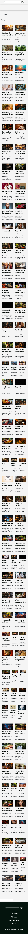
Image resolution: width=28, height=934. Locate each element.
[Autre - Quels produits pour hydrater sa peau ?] (5, 690)
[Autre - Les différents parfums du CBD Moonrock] (7, 575)
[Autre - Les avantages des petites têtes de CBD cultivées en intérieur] (20, 48)
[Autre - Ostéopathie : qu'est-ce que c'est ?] (20, 575)
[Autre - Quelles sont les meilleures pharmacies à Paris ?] (7, 382)
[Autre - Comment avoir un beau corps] (13, 707)
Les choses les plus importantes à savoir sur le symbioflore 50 (20, 623)
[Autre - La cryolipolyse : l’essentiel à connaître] (22, 707)
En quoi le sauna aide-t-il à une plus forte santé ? (20, 448)
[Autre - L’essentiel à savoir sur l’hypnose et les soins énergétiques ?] (7, 498)
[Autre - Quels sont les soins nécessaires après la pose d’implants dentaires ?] (7, 421)
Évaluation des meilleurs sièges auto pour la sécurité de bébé (20, 95)
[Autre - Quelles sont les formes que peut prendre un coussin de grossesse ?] (5, 557)
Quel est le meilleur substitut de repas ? (22, 370)
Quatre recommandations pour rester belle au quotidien (7, 487)
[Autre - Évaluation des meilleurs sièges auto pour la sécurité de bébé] (20, 87)
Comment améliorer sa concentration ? (7, 332)
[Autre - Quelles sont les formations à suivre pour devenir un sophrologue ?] (7, 595)
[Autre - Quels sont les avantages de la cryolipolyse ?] (20, 746)
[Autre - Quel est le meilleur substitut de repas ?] (22, 363)
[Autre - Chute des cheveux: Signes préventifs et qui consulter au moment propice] (14, 690)
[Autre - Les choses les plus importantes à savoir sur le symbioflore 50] (20, 615)
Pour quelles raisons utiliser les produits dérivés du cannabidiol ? (7, 811)
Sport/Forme (14, 913)
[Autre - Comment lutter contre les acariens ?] (22, 785)
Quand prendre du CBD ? (23, 864)
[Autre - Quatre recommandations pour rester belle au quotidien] (7, 479)
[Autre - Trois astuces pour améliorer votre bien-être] (5, 460)
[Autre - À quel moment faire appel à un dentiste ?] (14, 557)
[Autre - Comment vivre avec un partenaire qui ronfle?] (7, 147)
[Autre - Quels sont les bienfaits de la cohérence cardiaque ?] (22, 822)
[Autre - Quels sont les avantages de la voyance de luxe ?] (20, 345)
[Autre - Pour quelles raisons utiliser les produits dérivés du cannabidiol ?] (7, 803)
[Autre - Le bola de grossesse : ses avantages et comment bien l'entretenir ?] (20, 518)
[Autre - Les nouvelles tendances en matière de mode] (7, 265)
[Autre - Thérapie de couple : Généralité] (20, 498)
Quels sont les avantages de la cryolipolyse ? (19, 753)
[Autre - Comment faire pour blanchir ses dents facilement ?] (14, 822)
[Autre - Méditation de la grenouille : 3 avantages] (5, 785)
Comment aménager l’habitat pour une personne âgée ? (20, 486)
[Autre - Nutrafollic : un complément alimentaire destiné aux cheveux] (7, 841)
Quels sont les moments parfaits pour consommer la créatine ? (7, 234)
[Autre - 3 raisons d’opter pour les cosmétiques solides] (6, 634)
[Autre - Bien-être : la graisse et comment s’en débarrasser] (7, 653)
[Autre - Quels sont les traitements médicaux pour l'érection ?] (7, 305)
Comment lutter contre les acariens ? (22, 792)
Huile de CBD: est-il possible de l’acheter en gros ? (20, 734)
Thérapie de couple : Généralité (18, 506)
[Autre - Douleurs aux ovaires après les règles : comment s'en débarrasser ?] (14, 859)
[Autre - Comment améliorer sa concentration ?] (7, 325)
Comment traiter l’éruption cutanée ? (5, 714)
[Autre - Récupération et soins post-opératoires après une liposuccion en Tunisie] (7, 186)
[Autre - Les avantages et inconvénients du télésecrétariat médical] (20, 265)
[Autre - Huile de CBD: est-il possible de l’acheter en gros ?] (20, 726)
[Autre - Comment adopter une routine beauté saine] (20, 226)
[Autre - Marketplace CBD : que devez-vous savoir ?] (20, 538)
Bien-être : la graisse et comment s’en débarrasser (6, 661)
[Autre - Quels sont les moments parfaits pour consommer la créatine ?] (7, 226)
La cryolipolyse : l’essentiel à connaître (22, 715)
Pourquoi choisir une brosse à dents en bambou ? (20, 774)
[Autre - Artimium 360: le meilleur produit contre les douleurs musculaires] (6, 859)
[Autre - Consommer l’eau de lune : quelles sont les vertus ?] (7, 518)
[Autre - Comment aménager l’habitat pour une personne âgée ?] (20, 479)
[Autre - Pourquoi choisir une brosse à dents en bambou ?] (20, 766)
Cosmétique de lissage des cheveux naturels (20, 810)
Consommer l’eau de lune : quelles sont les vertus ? (7, 525)
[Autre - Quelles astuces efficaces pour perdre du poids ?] (22, 633)
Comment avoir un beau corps (13, 714)
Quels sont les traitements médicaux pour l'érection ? (6, 313)
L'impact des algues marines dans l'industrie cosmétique (19, 174)
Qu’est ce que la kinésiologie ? (7, 732)
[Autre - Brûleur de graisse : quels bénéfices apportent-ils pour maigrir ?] (7, 538)
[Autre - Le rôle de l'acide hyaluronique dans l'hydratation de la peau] (7, 206)
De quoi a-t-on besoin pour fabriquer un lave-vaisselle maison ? (20, 849)
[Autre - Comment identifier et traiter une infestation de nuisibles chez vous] (7, 48)
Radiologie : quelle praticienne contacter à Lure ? (7, 94)
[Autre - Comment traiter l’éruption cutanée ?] (5, 707)
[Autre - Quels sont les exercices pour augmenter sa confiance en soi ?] (22, 460)
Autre (14, 923)
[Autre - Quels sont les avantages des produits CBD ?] (14, 785)
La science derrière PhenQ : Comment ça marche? (20, 293)
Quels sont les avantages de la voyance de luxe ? (20, 352)
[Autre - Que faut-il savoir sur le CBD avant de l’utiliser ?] (20, 305)
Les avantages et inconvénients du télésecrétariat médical (20, 273)
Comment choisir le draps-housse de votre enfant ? (20, 660)
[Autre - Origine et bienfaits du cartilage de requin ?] (14, 363)
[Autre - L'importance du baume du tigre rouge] (6, 672)
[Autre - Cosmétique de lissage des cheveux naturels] (20, 803)
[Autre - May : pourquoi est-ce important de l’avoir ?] (23, 671)
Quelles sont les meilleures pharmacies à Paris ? (7, 390)
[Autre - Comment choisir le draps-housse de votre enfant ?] (20, 653)
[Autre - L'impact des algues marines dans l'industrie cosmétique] (20, 166)
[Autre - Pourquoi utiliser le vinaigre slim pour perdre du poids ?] (15, 671)
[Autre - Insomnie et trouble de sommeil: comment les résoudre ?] (20, 878)
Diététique (14, 917)
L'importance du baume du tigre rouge (6, 678)
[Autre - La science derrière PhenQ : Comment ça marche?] (20, 285)
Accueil (2, 15)
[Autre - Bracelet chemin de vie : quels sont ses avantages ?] (14, 460)
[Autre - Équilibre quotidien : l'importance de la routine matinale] (7, 285)
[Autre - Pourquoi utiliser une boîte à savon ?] (15, 633)
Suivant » (10, 900)
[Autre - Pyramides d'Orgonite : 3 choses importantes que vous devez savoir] (7, 766)
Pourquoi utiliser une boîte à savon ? (14, 640)
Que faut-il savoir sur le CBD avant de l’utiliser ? (20, 312)
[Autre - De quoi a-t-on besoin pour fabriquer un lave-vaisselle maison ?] (20, 841)
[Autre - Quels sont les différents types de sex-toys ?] (22, 557)
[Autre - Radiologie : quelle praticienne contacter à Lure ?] (7, 87)
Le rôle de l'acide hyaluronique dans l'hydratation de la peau (7, 214)
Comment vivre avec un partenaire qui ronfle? (6, 155)
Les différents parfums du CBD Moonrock (7, 582)
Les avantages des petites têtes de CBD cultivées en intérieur (20, 56)
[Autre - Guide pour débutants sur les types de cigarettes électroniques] (7, 67)
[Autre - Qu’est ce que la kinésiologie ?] (7, 726)
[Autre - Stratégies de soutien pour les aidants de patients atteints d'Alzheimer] (7, 28)
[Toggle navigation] (4, 7)
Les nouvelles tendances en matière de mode (7, 272)
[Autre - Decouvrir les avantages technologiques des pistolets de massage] (7, 166)
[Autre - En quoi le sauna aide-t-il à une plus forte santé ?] (20, 441)
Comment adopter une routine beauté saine (19, 234)
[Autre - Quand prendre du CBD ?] (23, 859)
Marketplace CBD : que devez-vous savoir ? (20, 545)
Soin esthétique (14, 920)
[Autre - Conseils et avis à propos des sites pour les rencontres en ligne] (5, 822)
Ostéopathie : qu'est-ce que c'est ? (19, 582)
